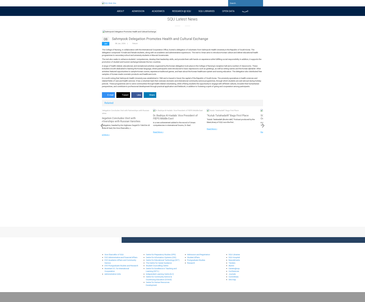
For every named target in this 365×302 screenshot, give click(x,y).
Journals (232, 274)
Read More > (108, 132)
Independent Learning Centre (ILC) (160, 274)
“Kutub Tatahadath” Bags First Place (178, 115)
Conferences (234, 271)
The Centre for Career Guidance (159, 263)
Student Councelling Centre (157, 266)
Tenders (232, 263)
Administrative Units (113, 274)
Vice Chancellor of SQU (114, 254)
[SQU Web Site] (109, 3)
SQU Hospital (234, 257)
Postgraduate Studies (196, 260)
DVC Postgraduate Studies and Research (121, 266)
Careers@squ (234, 268)
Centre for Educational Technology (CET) (163, 260)
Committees (234, 277)
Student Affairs (193, 257)
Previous (102, 125)
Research (191, 263)
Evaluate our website (253, 296)
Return (135, 43)
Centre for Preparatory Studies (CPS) (161, 254)
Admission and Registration (198, 254)
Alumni (231, 266)
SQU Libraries (234, 254)
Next (262, 125)
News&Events (234, 260)
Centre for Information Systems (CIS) (161, 257)
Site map (232, 280)
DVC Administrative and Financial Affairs (121, 257)
